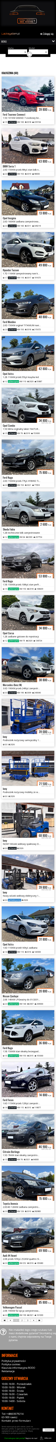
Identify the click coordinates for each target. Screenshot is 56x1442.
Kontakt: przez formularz (16, 1420)
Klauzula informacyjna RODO (18, 1367)
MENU (4, 41)
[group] (28, 15)
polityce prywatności (18, 1433)
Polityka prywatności (14, 1361)
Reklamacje (8, 1371)
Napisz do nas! (21, 1438)
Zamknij (48, 1430)
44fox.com (47, 1438)
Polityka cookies (11, 1364)
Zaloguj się (48, 34)
